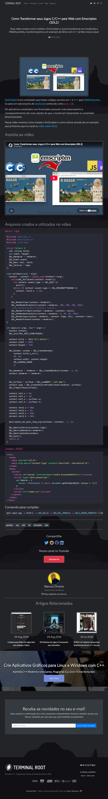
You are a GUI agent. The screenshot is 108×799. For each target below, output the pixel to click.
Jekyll (69, 791)
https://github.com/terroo (55, 594)
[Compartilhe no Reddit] (52, 542)
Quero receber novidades (86, 726)
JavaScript (40, 103)
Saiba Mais (54, 678)
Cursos (40, 3)
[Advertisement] (54, 45)
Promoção (32, 3)
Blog (46, 3)
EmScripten (11, 99)
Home (26, 3)
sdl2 (23, 525)
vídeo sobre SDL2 (48, 126)
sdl (29, 525)
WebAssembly (92, 99)
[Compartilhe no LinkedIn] (62, 542)
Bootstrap (75, 791)
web (46, 525)
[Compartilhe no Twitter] (47, 542)
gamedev (9, 525)
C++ (76, 99)
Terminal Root (13, 3)
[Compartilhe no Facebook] (57, 542)
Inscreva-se (54, 559)
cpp (17, 525)
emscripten (38, 525)
